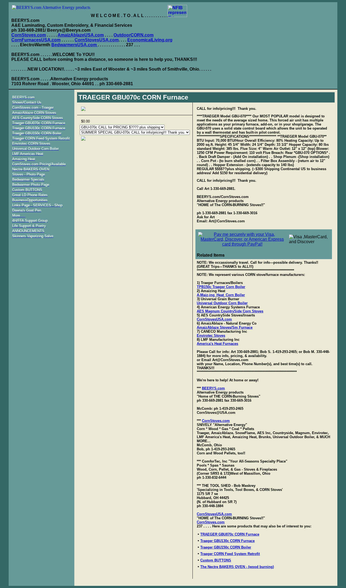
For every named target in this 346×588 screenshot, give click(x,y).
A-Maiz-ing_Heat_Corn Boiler (221, 295)
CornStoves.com (28, 35)
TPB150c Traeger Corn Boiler (221, 287)
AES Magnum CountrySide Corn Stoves (230, 311)
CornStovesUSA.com (97, 40)
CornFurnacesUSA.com (36, 40)
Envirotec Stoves (211, 335)
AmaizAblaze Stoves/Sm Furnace (224, 327)
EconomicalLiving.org (149, 40)
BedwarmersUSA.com (74, 44)
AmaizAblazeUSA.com (81, 35)
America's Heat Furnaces (217, 344)
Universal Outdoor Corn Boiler (222, 303)
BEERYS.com (213, 388)
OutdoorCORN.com (134, 35)
